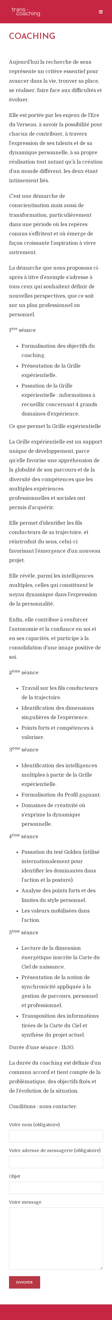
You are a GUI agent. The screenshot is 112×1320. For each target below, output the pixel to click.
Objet (14, 1176)
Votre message (25, 1202)
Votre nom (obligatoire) (34, 1124)
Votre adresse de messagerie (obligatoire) (54, 1150)
